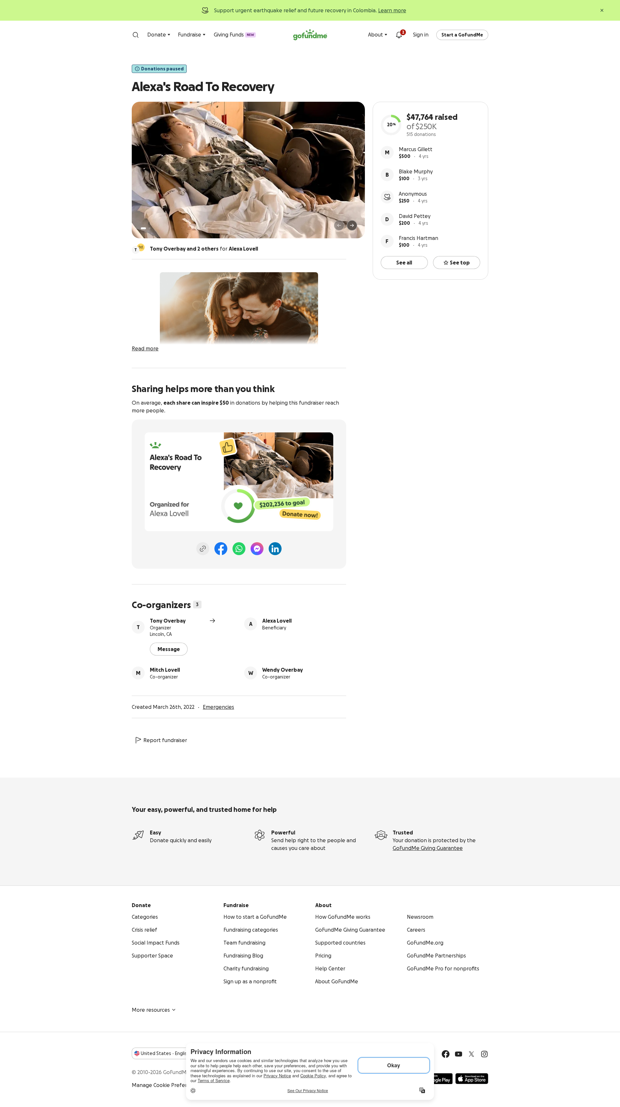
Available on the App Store (471, 1078)
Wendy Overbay (282, 670)
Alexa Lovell (277, 621)
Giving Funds (234, 34)
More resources (151, 1010)
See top (460, 262)
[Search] (135, 34)
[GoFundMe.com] (310, 35)
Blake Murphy (416, 171)
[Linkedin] (275, 549)
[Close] (602, 10)
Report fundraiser (165, 740)
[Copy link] (202, 549)
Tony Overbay (168, 621)
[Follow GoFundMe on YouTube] (458, 1054)
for (204, 249)
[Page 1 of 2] (143, 228)
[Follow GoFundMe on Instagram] (484, 1054)
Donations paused (162, 68)
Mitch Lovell (165, 670)
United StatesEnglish (165, 1053)
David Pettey (414, 216)
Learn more (392, 10)
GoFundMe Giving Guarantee (428, 848)
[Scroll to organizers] (141, 247)
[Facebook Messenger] (257, 549)
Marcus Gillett (415, 149)
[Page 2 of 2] (149, 228)
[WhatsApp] (238, 549)
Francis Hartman (418, 238)
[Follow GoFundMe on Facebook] (445, 1054)
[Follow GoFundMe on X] (471, 1054)
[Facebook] (220, 549)
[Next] (352, 225)
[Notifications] (398, 34)
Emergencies (218, 707)
